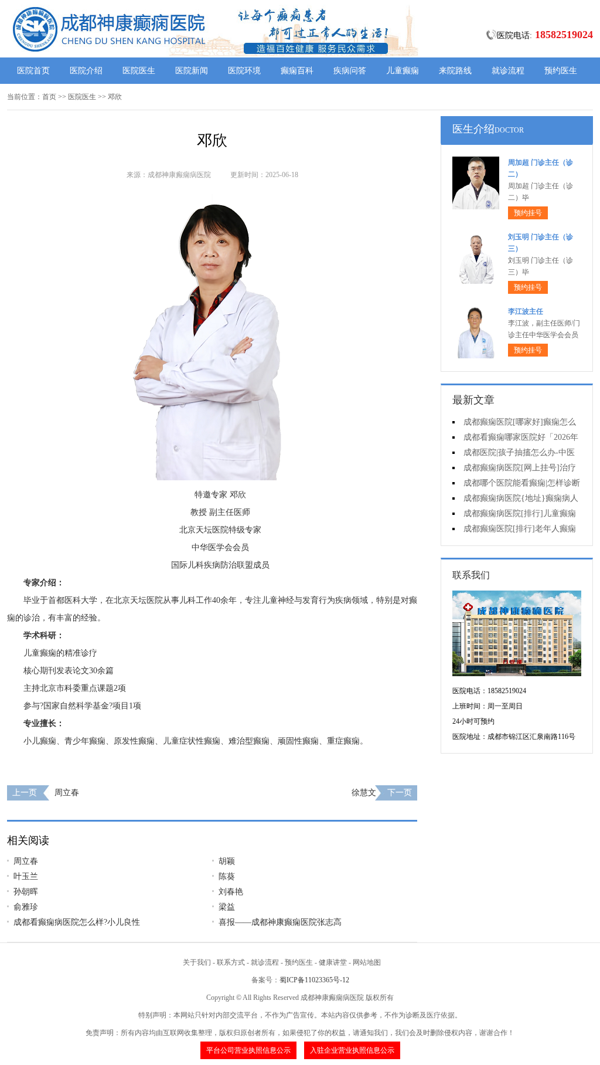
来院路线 (455, 70)
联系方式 (231, 962)
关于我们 (197, 962)
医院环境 (244, 70)
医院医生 (138, 70)
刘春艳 (231, 891)
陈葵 (227, 876)
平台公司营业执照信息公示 (248, 1050)
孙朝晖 (25, 891)
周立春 (66, 792)
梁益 (227, 907)
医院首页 (33, 70)
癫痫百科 (297, 70)
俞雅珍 (25, 907)
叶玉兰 (25, 876)
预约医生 (560, 70)
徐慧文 (364, 792)
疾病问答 (349, 70)
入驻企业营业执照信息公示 (352, 1050)
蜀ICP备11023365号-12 (314, 980)
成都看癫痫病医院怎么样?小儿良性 (76, 922)
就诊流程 (508, 70)
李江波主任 (525, 311)
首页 (49, 97)
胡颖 (227, 861)
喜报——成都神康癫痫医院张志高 (280, 922)
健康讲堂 (333, 962)
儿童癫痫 (402, 70)
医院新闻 (191, 70)
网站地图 (367, 962)
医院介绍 (86, 70)
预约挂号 (528, 213)
